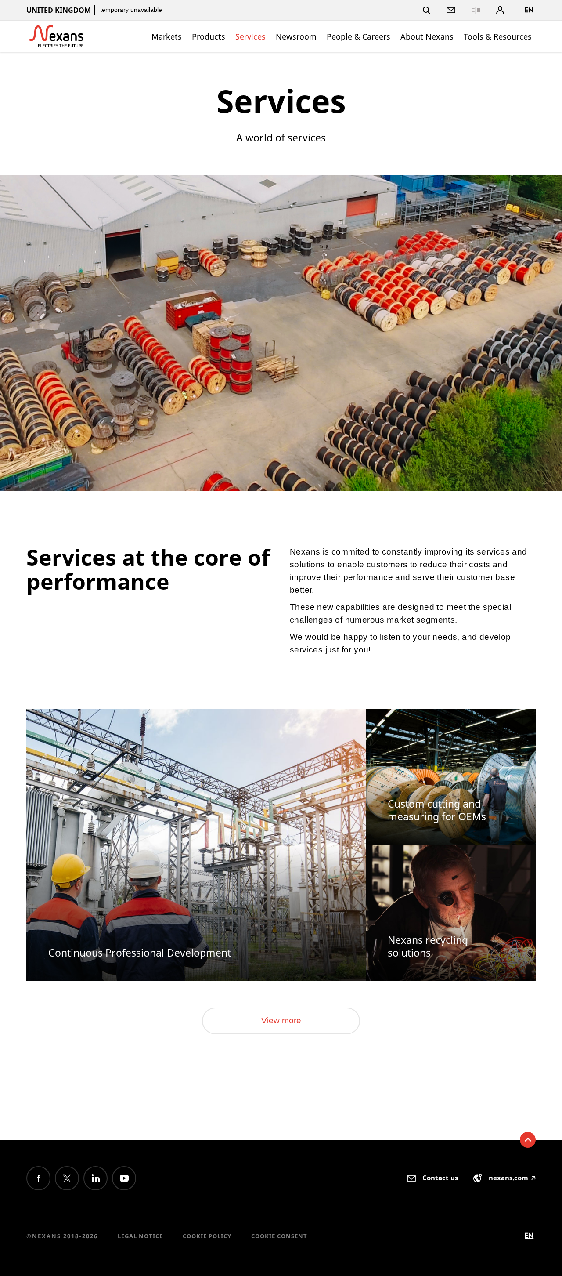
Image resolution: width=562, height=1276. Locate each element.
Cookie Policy (207, 1236)
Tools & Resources (498, 36)
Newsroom (296, 36)
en (529, 10)
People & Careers (358, 36)
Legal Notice (140, 1236)
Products (208, 36)
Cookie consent (279, 1236)
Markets (166, 36)
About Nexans (427, 36)
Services (250, 36)
